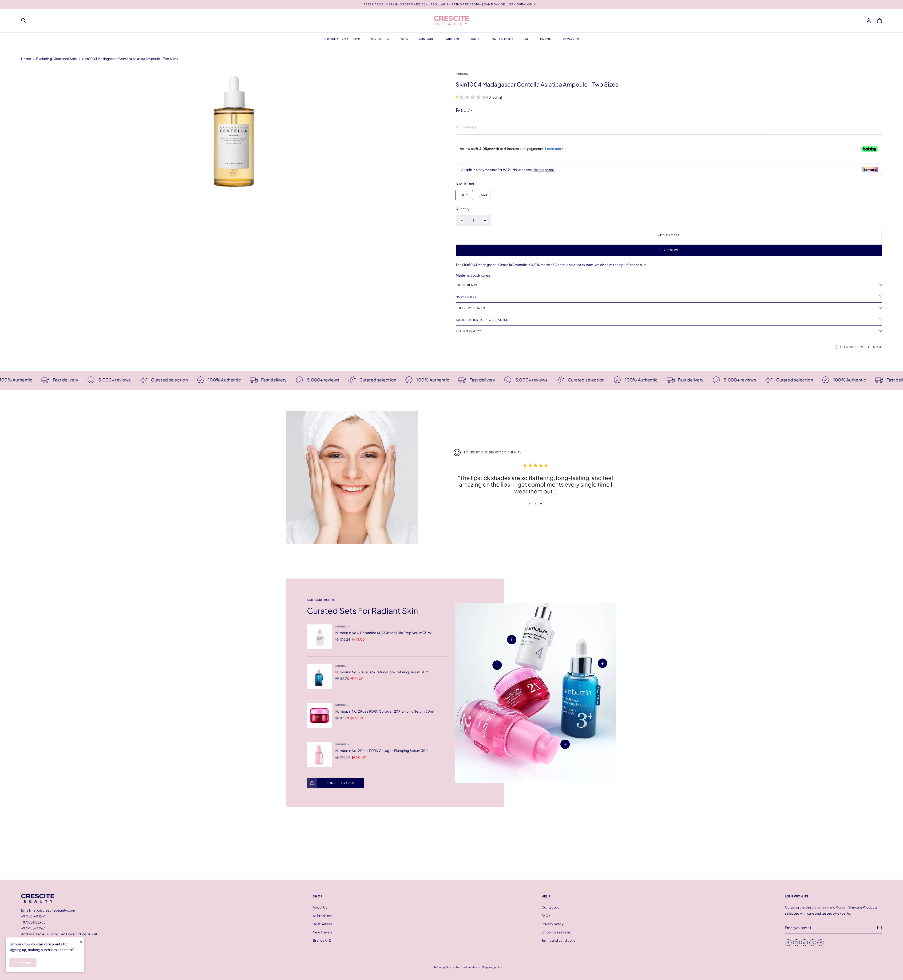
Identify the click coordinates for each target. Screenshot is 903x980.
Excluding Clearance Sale (56, 58)
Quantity (463, 208)
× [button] (81, 941)
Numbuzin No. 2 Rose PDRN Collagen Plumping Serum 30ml (382, 750)
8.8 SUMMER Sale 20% (342, 39)
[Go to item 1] (530, 504)
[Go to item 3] (541, 504)
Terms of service (466, 967)
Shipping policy (492, 967)
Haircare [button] (452, 39)
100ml (464, 195)
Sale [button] (527, 39)
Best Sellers (322, 924)
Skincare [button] (426, 39)
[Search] (23, 20)
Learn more (23, 962)
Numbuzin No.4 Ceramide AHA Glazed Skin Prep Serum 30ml (383, 633)
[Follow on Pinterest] (820, 942)
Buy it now (668, 250)
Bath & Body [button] (502, 39)
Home (26, 58)
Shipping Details (470, 308)
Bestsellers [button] (381, 39)
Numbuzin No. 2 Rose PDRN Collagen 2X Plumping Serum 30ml (384, 711)
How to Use (466, 296)
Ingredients (466, 285)
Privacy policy (553, 924)
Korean (842, 907)
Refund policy (442, 967)
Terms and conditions (558, 940)
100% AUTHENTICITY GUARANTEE (482, 319)
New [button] (404, 39)
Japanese (821, 907)
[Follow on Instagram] (796, 942)
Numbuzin (342, 626)
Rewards (571, 39)
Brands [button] (547, 39)
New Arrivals (322, 932)
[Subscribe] (879, 927)
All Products (322, 915)
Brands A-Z (322, 940)
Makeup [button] (476, 39)
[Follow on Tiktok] (804, 942)
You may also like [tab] (451, 845)
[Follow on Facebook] (788, 942)
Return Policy (468, 331)
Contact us (550, 907)
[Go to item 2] (535, 504)
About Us (320, 907)
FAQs (546, 915)
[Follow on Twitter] (812, 942)
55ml (483, 195)
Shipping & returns (556, 932)
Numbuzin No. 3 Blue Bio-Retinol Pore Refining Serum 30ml (382, 672)
